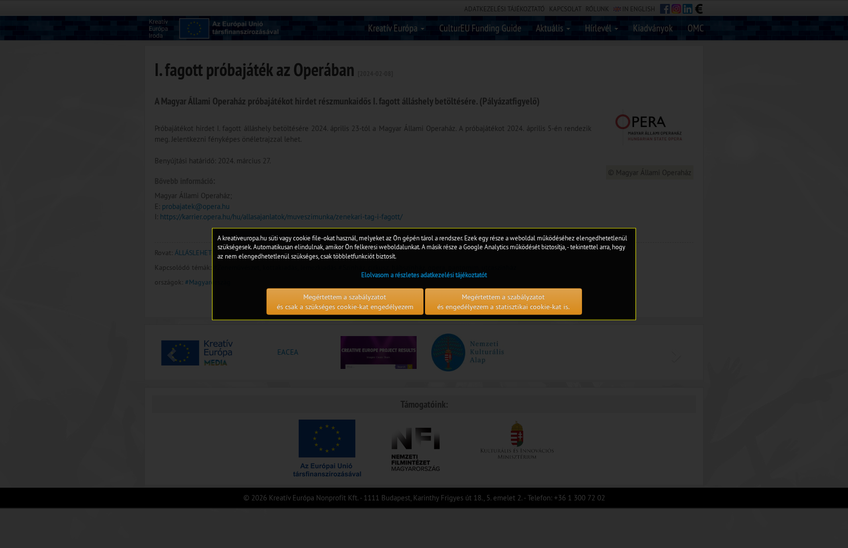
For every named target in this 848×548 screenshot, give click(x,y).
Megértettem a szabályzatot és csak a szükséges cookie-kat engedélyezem (345, 301)
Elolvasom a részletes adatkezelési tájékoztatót (424, 275)
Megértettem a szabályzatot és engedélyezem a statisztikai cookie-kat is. (503, 301)
